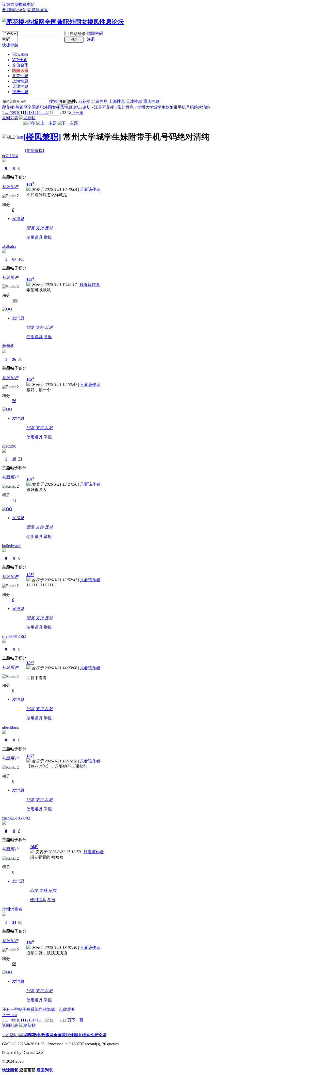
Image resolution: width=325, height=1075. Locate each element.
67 (14, 259)
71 (20, 459)
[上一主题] (46, 123)
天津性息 (20, 86)
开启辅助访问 (14, 10)
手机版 (8, 1035)
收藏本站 (26, 4)
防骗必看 (20, 70)
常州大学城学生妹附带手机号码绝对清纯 (173, 107)
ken (20, 137)
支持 (40, 228)
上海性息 (20, 81)
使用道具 (34, 237)
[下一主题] (68, 123)
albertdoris (10, 727)
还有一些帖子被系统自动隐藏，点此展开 (38, 1009)
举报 (48, 237)
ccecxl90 (9, 446)
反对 (49, 228)
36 (14, 359)
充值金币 (20, 65)
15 (39, 112)
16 (14, 459)
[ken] (4, 137)
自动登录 (78, 33)
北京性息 (20, 76)
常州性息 (126, 107)
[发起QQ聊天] (7, 309)
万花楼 (84, 101)
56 (20, 359)
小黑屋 (21, 1035)
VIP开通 (19, 60)
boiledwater (11, 545)
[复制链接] (34, 150)
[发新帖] (27, 118)
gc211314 (10, 155)
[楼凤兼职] (42, 136)
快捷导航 (10, 45)
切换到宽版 (37, 10)
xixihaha (9, 246)
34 (14, 922)
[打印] (29, 123)
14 (34, 112)
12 (26, 112)
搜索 (53, 101)
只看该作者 (90, 189)
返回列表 (10, 118)
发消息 (18, 218)
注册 (91, 39)
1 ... (5, 112)
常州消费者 (12, 909)
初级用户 (10, 186)
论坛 (20, 54)
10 (18, 112)
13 (30, 112)
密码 (6, 39)
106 (21, 259)
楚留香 (8, 346)
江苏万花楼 (104, 107)
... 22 (45, 112)
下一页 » (9, 1015)
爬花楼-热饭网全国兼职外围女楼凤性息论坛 (41, 107)
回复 (30, 228)
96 (20, 922)
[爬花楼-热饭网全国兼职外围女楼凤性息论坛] (63, 22)
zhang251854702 (16, 818)
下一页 (77, 112)
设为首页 (10, 4)
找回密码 (95, 33)
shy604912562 (14, 636)
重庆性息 (20, 92)
